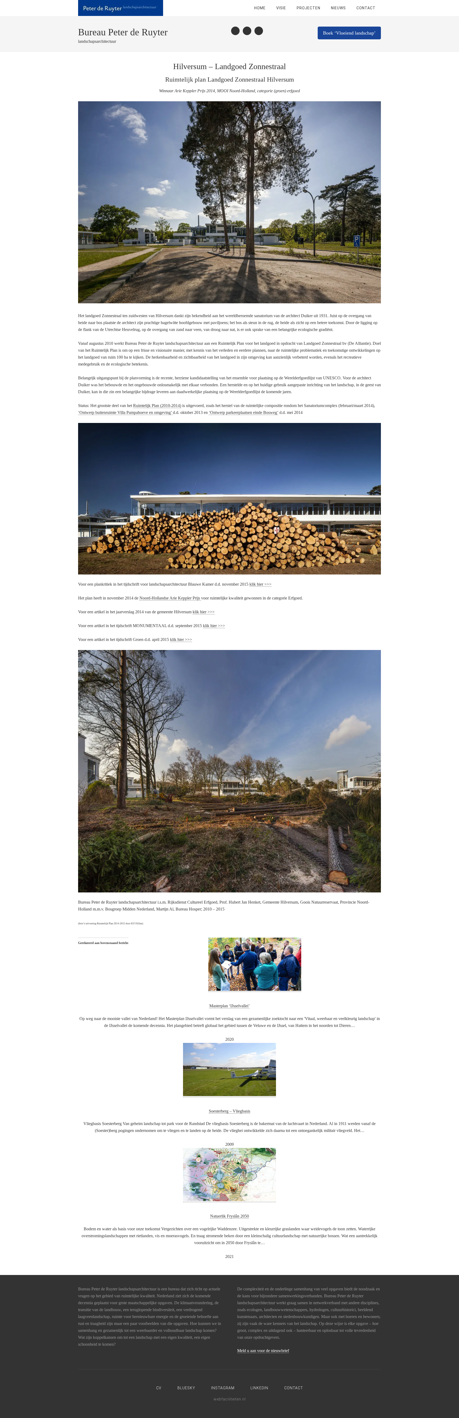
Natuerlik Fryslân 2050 (229, 1216)
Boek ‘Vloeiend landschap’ (349, 33)
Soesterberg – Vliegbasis (229, 1111)
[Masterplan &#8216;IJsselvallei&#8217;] (254, 989)
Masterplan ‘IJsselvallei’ (229, 1006)
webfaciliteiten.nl (230, 1399)
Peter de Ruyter (120, 8)
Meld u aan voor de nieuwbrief (263, 1350)
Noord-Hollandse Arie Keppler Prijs (170, 598)
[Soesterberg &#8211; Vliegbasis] (229, 1094)
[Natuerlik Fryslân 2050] (229, 1199)
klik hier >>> (260, 584)
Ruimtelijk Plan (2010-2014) (157, 405)
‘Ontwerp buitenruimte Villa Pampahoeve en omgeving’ (125, 412)
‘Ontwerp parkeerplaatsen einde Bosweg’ (243, 412)
